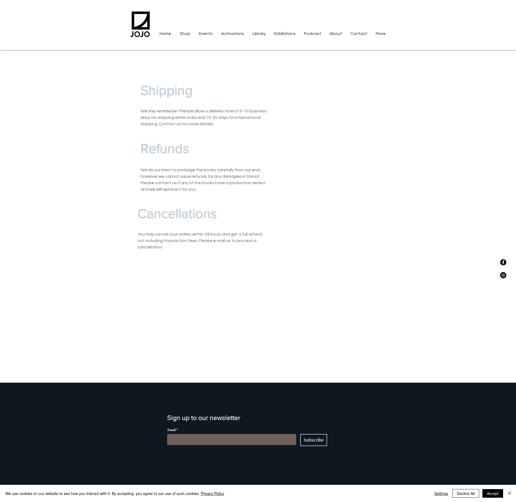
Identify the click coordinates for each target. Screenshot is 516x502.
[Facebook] (503, 262)
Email (171, 430)
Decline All (466, 493)
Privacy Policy (212, 493)
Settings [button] (441, 493)
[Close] (509, 493)
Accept (493, 493)
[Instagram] (503, 275)
